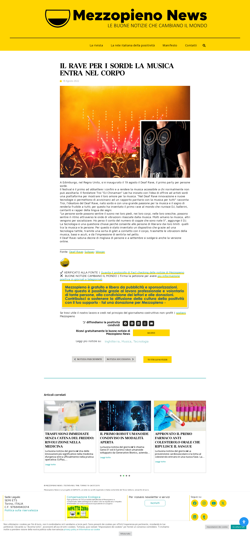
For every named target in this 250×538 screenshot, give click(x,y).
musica (126, 341)
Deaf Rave (76, 251)
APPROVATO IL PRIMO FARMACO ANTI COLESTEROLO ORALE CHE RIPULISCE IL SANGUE (177, 440)
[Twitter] (223, 503)
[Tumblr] (204, 517)
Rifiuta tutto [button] (125, 534)
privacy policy (70, 529)
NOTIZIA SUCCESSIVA (119, 359)
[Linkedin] (194, 517)
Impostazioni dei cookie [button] (217, 527)
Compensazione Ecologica (83, 497)
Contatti (191, 45)
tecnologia (141, 341)
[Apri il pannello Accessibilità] (244, 521)
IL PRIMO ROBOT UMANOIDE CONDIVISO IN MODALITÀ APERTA (124, 438)
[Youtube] (213, 503)
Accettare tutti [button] (238, 527)
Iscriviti (155, 503)
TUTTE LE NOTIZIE (157, 359)
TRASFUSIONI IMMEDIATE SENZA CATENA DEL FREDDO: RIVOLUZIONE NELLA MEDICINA (69, 440)
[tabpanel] (70, 436)
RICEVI (151, 333)
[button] (125, 323)
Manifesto (170, 45)
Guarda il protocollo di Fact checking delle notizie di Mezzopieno (142, 272)
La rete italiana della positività (133, 45)
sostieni (181, 312)
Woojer (100, 251)
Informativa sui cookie (89, 529)
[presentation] (120, 475)
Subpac (89, 251)
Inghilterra (112, 341)
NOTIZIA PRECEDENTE (89, 359)
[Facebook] (194, 503)
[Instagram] (204, 503)
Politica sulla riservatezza (21, 510)
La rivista (96, 45)
